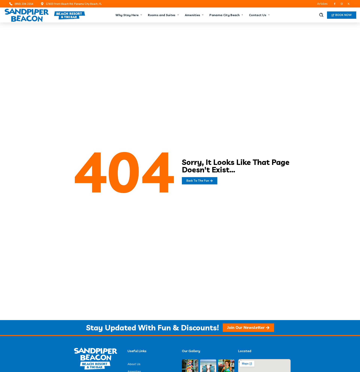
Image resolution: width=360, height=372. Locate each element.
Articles (322, 4)
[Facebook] (334, 3)
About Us (134, 364)
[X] (348, 3)
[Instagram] (341, 3)
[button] (321, 15)
